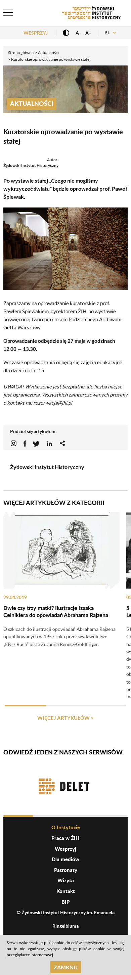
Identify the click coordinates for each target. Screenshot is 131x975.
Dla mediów (65, 859)
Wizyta (65, 880)
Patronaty (65, 870)
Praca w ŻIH (65, 838)
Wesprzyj (36, 33)
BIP (65, 902)
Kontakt (65, 891)
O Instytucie (65, 827)
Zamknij (66, 967)
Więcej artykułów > (65, 718)
